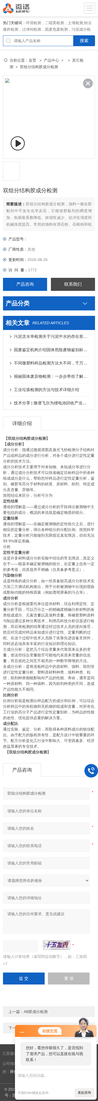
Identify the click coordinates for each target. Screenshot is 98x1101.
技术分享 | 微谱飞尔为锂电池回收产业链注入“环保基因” (52, 403)
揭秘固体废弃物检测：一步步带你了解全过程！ (52, 376)
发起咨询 (84, 1092)
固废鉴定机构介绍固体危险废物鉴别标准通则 (52, 349)
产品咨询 (25, 284)
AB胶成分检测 (36, 1011)
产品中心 (51, 60)
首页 (33, 60)
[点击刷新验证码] (56, 945)
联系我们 (73, 284)
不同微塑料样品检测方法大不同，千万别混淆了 (52, 363)
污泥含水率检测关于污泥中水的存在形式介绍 (52, 336)
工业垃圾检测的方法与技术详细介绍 (46, 389)
